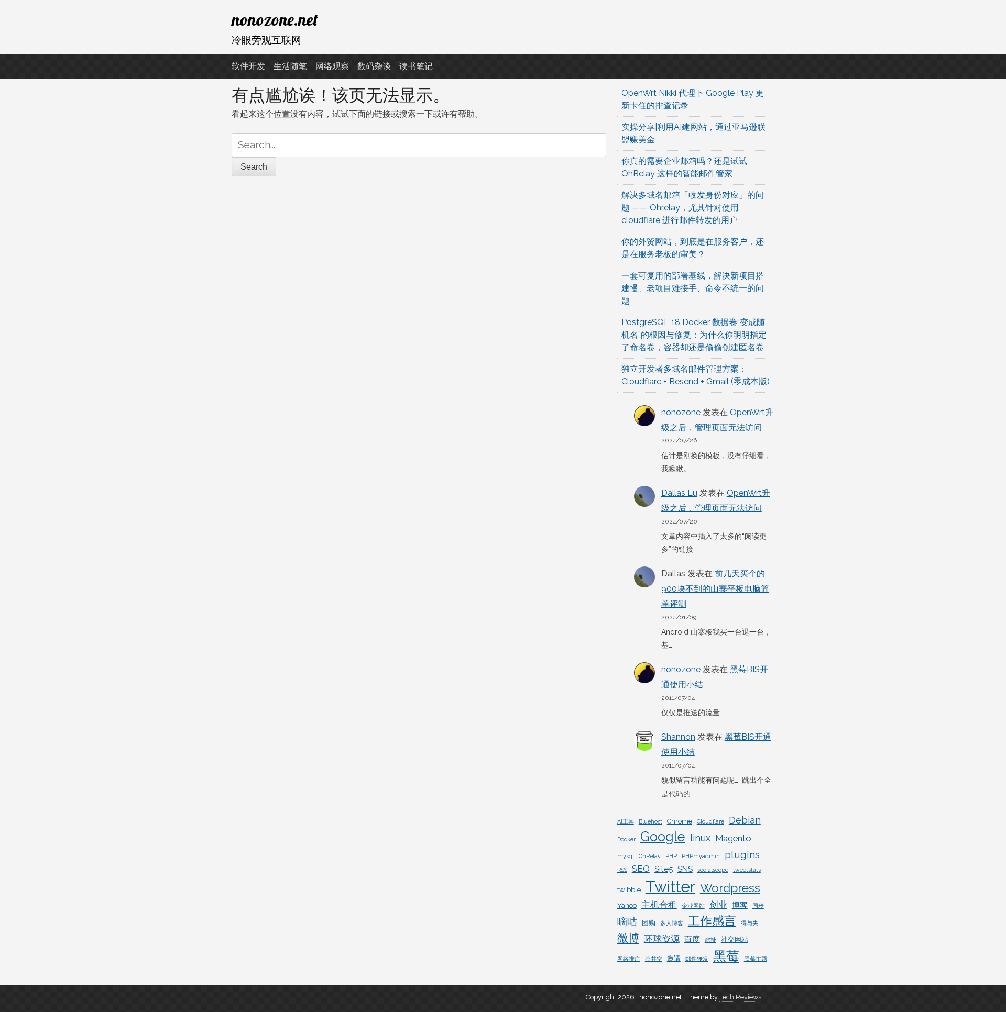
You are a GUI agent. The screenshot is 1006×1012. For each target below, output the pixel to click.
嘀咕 (627, 921)
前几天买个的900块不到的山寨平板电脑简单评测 (715, 589)
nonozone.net (275, 19)
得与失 (749, 923)
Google (662, 836)
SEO (641, 868)
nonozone (681, 412)
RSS (622, 869)
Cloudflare (710, 821)
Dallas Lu (679, 493)
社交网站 (734, 939)
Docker (626, 839)
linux (700, 837)
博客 (740, 905)
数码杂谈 (374, 66)
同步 (758, 906)
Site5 (663, 869)
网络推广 (628, 958)
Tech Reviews (740, 997)
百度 (692, 939)
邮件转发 (696, 958)
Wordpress (730, 888)
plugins (742, 854)
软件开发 (248, 66)
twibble (629, 890)
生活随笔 (290, 66)
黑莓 (726, 956)
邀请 (674, 958)
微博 (628, 937)
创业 (718, 904)
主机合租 (659, 904)
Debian (745, 820)
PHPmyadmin (701, 856)
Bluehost (650, 821)
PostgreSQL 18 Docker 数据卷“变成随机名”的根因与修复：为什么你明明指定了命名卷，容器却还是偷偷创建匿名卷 (694, 334)
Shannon (678, 737)
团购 (648, 923)
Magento (733, 838)
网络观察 (332, 66)
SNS (685, 869)
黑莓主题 (755, 958)
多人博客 (671, 923)
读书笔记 (416, 66)
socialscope (712, 869)
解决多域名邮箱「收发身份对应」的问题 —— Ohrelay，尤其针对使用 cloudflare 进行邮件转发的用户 (692, 207)
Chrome (679, 821)
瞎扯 (710, 940)
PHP (671, 856)
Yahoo (627, 905)
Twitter (670, 886)
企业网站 (693, 906)
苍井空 (653, 958)
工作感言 (712, 921)
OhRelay (650, 856)
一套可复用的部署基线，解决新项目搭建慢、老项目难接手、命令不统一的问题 (692, 288)
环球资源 (662, 938)
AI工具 (625, 821)
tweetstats (747, 869)
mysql (625, 856)
